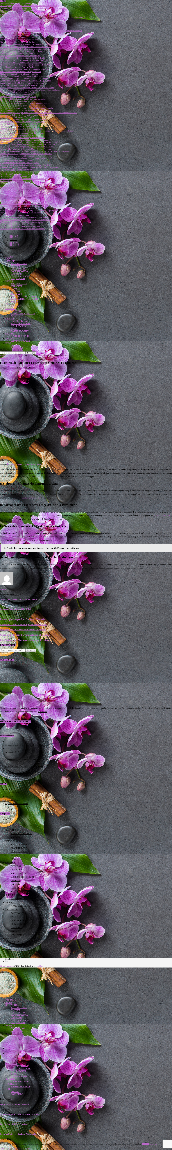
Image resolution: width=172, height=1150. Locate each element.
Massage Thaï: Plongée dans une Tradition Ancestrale (22, 26)
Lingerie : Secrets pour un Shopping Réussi (18, 97)
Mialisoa (11, 368)
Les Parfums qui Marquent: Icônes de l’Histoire (25, 640)
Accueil (3, 355)
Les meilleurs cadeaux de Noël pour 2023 (17, 197)
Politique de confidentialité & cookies (16, 1149)
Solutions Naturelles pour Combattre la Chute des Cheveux (24, 78)
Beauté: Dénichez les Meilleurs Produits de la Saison (22, 83)
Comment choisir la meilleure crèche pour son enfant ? (23, 179)
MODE (8, 343)
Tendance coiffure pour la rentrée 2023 (16, 135)
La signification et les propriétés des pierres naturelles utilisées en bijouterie (31, 185)
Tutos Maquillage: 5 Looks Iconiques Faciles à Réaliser (23, 58)
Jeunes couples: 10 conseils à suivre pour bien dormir (22, 188)
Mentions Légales (12, 800)
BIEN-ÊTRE (10, 309)
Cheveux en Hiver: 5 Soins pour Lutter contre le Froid (22, 106)
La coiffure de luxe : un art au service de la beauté (21, 215)
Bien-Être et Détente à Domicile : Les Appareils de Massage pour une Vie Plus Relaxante (37, 131)
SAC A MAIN (18, 279)
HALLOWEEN (18, 326)
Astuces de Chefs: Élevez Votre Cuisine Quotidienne (22, 15)
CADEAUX (9, 319)
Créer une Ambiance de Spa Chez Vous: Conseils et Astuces (25, 49)
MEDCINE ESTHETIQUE (24, 299)
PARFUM (16, 291)
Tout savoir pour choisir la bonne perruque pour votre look (24, 172)
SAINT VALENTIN (21, 331)
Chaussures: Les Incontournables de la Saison (19, 24)
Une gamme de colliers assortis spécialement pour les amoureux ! (27, 217)
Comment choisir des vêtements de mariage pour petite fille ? (25, 165)
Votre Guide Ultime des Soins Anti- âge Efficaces (20, 72)
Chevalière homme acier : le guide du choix (18, 3)
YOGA (14, 316)
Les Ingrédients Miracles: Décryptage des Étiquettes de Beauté (26, 76)
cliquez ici (42, 712)
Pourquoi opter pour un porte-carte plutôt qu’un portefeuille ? (26, 190)
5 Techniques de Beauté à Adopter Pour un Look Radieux (24, 115)
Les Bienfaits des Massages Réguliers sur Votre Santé (22, 40)
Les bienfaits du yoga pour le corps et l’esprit (19, 124)
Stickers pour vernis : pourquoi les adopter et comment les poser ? (27, 210)
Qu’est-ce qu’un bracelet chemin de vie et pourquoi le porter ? (26, 158)
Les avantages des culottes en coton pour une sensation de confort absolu (31, 144)
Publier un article (12, 793)
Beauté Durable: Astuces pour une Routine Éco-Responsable (25, 81)
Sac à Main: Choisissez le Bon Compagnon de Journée (23, 19)
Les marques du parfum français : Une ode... (23, 619)
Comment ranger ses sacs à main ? (14, 176)
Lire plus (153, 1144)
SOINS (14, 301)
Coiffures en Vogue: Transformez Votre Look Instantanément (25, 47)
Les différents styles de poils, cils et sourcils (18, 126)
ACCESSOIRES (19, 263)
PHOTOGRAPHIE (20, 341)
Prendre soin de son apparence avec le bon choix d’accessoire (26, 154)
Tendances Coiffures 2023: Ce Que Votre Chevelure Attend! (25, 103)
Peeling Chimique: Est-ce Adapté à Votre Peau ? (20, 224)
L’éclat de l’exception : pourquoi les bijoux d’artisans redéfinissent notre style (32, 8)
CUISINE (9, 334)
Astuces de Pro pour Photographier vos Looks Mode (22, 21)
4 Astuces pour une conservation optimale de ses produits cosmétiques (29, 167)
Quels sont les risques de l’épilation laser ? (18, 160)
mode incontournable (31, 498)
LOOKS (15, 345)
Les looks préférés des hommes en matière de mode (21, 174)
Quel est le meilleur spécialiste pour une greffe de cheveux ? (25, 140)
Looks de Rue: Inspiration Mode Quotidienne (19, 53)
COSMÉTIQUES (19, 271)
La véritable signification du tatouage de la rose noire (22, 138)
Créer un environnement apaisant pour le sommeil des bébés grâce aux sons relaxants (36, 44)
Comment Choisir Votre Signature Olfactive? (23, 624)
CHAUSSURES (19, 268)
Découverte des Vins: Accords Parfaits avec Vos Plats (22, 12)
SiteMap (40, 966)
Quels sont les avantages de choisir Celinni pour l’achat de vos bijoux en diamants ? (35, 151)
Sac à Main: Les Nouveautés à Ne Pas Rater (18, 67)
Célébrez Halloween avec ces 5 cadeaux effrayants (21, 128)
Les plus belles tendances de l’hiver (15, 183)
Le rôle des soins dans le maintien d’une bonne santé (22, 133)
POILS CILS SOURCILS (23, 296)
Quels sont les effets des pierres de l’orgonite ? (19, 163)
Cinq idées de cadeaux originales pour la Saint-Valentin (23, 119)
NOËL (14, 328)
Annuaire (9, 796)
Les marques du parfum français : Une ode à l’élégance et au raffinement (30, 201)
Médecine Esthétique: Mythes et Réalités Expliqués (21, 222)
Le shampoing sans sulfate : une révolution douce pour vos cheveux (28, 6)
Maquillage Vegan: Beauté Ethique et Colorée (19, 74)
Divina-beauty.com (7, 966)
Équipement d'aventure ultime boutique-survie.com (26, 759)
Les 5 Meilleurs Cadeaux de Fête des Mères (18, 117)
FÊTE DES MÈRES (21, 323)
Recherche (30, 353)
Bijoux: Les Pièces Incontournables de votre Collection (23, 99)
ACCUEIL (9, 257)
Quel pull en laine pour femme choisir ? (16, 94)
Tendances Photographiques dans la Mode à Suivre (21, 85)
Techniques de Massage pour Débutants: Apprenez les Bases (25, 28)
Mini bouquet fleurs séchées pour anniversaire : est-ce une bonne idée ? (30, 142)
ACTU (7, 259)
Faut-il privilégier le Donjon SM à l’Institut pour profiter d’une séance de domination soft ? (38, 113)
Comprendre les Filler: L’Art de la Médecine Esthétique (23, 208)
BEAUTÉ (9, 281)
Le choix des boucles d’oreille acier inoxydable (20, 226)
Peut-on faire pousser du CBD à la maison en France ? (22, 229)
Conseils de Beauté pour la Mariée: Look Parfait (20, 33)
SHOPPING (10, 261)
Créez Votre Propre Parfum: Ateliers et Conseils (25, 634)
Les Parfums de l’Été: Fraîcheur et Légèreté (23, 629)
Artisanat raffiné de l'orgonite (17, 752)
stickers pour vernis (162, 515)
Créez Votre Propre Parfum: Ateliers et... (18, 1134)
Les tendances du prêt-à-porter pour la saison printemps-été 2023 (27, 194)
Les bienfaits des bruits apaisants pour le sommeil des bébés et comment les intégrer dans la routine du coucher (46, 17)
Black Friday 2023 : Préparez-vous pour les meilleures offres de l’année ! (30, 192)
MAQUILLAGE (19, 283)
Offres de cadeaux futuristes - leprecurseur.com (25, 766)
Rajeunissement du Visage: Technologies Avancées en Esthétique (27, 220)
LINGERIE (16, 273)
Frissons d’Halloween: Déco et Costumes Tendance (21, 206)
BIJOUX (15, 266)
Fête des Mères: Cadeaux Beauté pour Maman (19, 101)
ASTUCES (16, 294)
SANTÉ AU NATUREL (23, 313)
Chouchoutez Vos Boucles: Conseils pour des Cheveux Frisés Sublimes (30, 90)
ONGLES (15, 288)
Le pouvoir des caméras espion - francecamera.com (27, 745)
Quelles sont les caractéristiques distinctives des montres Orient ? (27, 147)
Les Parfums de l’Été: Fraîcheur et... (16, 1124)
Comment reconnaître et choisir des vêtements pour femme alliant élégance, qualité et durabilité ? (41, 31)
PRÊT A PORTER (20, 276)
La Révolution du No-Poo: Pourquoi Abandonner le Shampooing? (27, 87)
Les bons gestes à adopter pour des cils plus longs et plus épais (26, 108)
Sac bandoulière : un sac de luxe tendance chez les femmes (25, 110)
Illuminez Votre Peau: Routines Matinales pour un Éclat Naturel (26, 65)
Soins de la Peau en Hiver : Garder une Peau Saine (21, 51)
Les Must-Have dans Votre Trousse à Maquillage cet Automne (26, 149)
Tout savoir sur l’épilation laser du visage (17, 181)
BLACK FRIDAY (19, 321)
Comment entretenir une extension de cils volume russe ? (24, 204)
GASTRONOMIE (20, 336)
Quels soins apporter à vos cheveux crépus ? (18, 169)
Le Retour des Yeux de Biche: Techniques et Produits (22, 62)
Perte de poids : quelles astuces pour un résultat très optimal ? (25, 213)
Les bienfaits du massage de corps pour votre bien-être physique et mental (31, 199)
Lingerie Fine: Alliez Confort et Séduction (17, 42)
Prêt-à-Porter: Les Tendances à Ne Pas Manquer (20, 56)
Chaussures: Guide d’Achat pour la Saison (17, 92)
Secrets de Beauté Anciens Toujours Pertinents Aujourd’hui (24, 69)
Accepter (145, 1144)
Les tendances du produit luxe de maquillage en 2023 (22, 122)
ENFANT (16, 306)
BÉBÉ (7, 304)
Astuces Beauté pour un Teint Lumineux (17, 156)
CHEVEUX (17, 286)
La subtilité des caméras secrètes (19, 774)
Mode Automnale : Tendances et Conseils (17, 37)
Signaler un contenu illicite (16, 804)
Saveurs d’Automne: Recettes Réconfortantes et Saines (23, 10)
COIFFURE (17, 348)
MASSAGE (16, 311)
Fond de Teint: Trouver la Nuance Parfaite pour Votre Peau (24, 60)
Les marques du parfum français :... (16, 1104)
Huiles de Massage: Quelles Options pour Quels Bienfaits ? (24, 35)
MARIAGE (9, 338)
